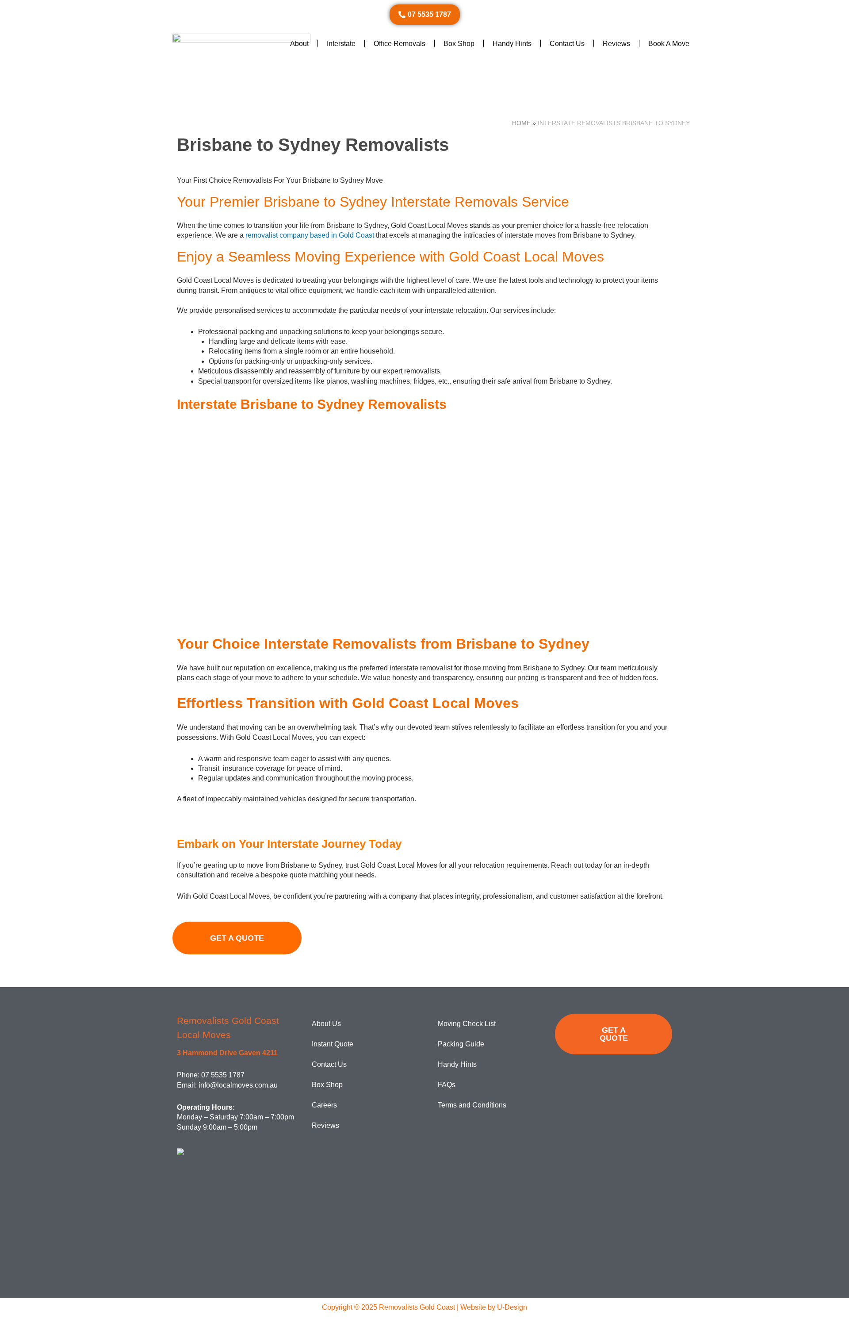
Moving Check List (467, 1023)
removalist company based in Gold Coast (309, 235)
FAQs (446, 1084)
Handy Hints (512, 43)
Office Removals (399, 43)
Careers (324, 1105)
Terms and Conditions (472, 1105)
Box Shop (459, 43)
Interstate (341, 43)
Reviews (616, 43)
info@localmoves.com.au (238, 1085)
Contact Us (567, 43)
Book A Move (668, 43)
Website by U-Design (493, 1307)
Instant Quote (332, 1044)
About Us (326, 1023)
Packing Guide (461, 1044)
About (299, 43)
